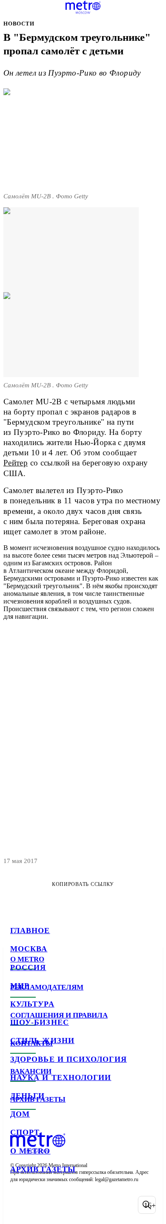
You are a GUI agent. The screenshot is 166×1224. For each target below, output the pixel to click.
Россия (28, 967)
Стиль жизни (42, 1040)
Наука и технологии (60, 1077)
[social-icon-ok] (63, 1204)
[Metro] (83, 7)
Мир (19, 985)
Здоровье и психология (68, 1059)
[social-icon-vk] (18, 1204)
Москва (28, 949)
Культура (32, 1004)
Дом (20, 1114)
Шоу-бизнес (39, 1022)
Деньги (27, 1095)
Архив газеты (43, 1169)
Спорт (25, 1132)
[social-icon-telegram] (40, 1204)
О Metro (30, 1151)
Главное (30, 930)
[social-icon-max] (85, 1204)
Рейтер (15, 462)
